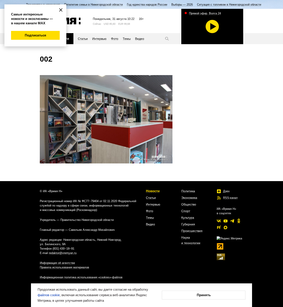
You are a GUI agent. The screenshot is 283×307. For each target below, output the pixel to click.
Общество (188, 204)
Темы (150, 217)
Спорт (185, 211)
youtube (225, 221)
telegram (232, 221)
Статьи (151, 197)
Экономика (189, 197)
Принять (204, 295)
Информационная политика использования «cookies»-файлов (81, 277)
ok (239, 221)
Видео (150, 224)
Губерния (188, 224)
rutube (219, 227)
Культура (187, 217)
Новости (153, 191)
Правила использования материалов (64, 267)
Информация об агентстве (57, 263)
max (225, 227)
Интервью (153, 204)
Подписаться (35, 35)
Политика (188, 191)
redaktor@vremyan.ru (62, 253)
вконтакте (219, 221)
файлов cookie (49, 295)
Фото (149, 211)
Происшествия (192, 231)
